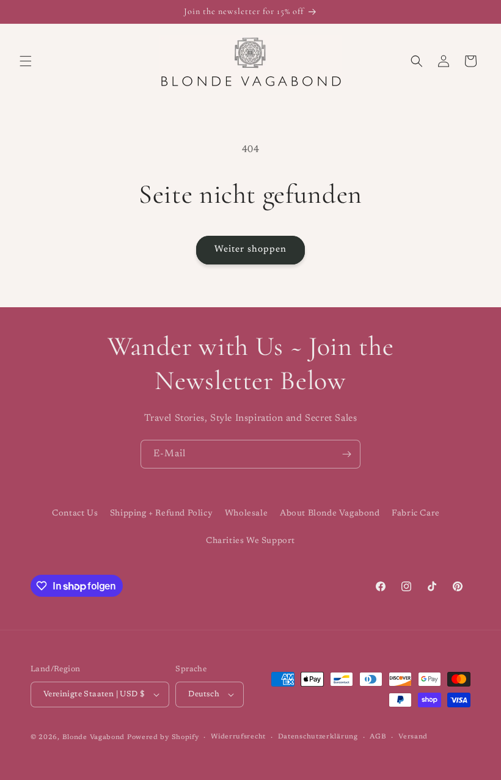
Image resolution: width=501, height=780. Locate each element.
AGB (378, 737)
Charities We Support (250, 541)
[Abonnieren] (346, 454)
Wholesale (246, 513)
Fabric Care (416, 513)
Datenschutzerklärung (318, 737)
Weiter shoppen (250, 249)
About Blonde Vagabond (330, 513)
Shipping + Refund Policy (161, 513)
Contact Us (75, 513)
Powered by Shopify (163, 737)
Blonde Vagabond (93, 737)
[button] (25, 61)
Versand (413, 737)
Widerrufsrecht (238, 737)
